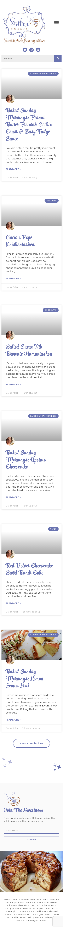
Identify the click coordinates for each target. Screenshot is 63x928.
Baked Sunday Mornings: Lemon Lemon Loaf (24, 678)
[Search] (58, 58)
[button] (56, 22)
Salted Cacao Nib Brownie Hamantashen (29, 351)
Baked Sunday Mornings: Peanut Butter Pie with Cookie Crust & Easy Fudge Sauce (29, 124)
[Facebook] (25, 50)
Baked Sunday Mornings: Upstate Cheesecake (26, 460)
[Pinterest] (38, 50)
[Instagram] (31, 50)
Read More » (13, 169)
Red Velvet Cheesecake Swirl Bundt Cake (29, 570)
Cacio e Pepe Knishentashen (20, 241)
